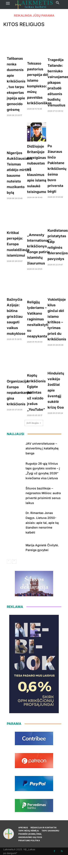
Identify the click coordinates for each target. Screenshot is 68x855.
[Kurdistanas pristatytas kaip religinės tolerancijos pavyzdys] (58, 215)
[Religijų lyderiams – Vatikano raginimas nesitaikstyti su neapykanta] (37, 286)
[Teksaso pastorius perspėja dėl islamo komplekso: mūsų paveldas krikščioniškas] (39, 46)
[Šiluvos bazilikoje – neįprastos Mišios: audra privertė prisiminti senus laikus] (15, 493)
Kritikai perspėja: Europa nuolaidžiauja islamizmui (18, 244)
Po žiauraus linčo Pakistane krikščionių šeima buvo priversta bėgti (57, 168)
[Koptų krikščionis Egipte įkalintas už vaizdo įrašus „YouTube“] (36, 361)
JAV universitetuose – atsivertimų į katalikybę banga (42, 448)
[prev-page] (9, 562)
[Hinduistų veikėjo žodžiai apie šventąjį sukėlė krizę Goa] (56, 360)
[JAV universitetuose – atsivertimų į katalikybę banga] (15, 448)
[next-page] (14, 562)
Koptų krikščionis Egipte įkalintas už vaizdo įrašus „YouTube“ (36, 392)
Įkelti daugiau (33, 423)
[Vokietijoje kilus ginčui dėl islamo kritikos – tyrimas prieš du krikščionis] (57, 285)
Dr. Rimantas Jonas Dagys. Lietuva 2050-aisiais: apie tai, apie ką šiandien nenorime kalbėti (42, 522)
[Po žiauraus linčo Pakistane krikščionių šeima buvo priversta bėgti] (57, 131)
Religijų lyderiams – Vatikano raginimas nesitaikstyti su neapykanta (37, 319)
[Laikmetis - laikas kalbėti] (34, 4)
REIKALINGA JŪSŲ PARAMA (34, 15)
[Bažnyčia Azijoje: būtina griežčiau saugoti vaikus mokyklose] (16, 285)
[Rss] (62, 851)
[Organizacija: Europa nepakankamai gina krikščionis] (19, 364)
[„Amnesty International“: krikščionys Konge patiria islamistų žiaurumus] (39, 217)
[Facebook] (54, 851)
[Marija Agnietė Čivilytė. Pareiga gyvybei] (15, 547)
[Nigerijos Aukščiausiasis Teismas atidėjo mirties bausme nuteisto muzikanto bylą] (20, 135)
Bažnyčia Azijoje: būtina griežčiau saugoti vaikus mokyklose (16, 316)
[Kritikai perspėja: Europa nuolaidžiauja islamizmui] (18, 216)
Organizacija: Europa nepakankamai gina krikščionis (19, 392)
